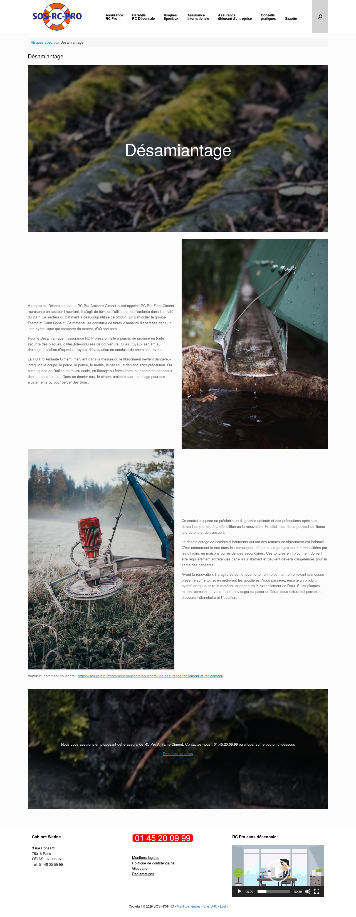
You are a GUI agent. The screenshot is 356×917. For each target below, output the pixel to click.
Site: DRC (210, 906)
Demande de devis (178, 753)
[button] (320, 16)
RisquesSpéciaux (171, 17)
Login (224, 906)
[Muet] (308, 891)
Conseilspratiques (268, 17)
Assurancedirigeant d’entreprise (235, 17)
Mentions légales (145, 857)
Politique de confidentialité (153, 863)
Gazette (291, 18)
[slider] (274, 891)
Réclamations (143, 873)
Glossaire (139, 868)
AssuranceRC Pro (114, 17)
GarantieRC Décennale (143, 17)
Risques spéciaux (45, 42)
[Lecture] (239, 891)
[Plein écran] (317, 891)
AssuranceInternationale (198, 17)
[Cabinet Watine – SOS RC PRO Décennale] (57, 17)
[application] (278, 871)
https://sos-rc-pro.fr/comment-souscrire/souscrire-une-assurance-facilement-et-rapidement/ (150, 675)
